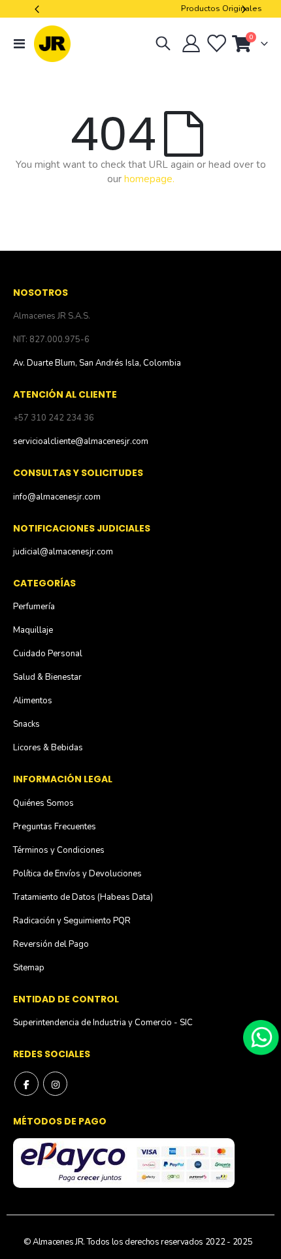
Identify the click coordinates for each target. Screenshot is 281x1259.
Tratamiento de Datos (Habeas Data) (83, 897)
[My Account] (191, 44)
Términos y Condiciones (59, 850)
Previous (38, 9)
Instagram (55, 1084)
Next (242, 9)
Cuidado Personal (47, 654)
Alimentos (32, 701)
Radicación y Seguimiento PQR (72, 921)
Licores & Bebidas (48, 748)
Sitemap (28, 968)
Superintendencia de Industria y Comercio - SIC (103, 1022)
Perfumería (34, 607)
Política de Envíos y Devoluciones (77, 874)
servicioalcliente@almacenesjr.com (80, 441)
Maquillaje (33, 630)
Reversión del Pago (51, 944)
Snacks (26, 724)
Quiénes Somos (43, 803)
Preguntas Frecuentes (54, 827)
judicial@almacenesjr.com (63, 552)
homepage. (149, 178)
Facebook (26, 1084)
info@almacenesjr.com (57, 497)
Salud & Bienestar (47, 677)
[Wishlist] (215, 44)
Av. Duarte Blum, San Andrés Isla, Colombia (97, 363)
